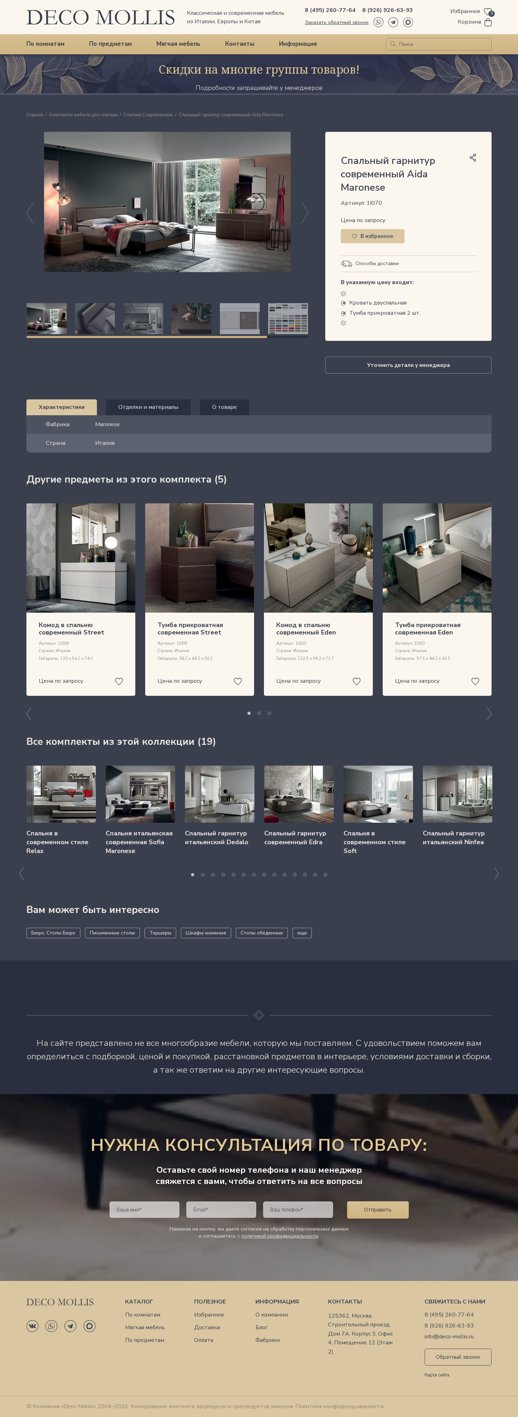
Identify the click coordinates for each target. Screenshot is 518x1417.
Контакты (239, 44)
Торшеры (160, 933)
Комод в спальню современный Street (71, 629)
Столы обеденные (262, 933)
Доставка (207, 1327)
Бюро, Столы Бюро (53, 933)
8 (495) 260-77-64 (330, 10)
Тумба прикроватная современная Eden (428, 629)
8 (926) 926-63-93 (387, 10)
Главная (34, 115)
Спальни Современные (148, 115)
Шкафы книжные (206, 933)
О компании (271, 1315)
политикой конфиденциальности (279, 1236)
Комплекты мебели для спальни (83, 115)
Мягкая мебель (178, 44)
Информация (298, 44)
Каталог (139, 1302)
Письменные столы (112, 933)
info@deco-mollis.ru (449, 1336)
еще (302, 933)
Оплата (203, 1340)
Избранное (209, 1315)
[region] (167, 319)
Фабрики (267, 1340)
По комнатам (45, 44)
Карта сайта (437, 1375)
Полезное (210, 1302)
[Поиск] (393, 44)
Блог (261, 1327)
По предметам (110, 44)
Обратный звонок (458, 1357)
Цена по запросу (363, 220)
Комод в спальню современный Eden (306, 629)
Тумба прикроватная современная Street (190, 629)
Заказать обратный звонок (337, 22)
